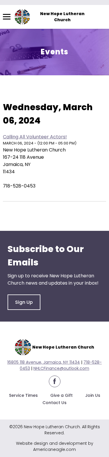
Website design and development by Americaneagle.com (54, 446)
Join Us (92, 395)
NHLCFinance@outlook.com (61, 368)
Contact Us (54, 403)
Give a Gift (61, 395)
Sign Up (24, 302)
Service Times (23, 395)
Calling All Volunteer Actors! (35, 136)
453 (26, 368)
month (70, 92)
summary (41, 92)
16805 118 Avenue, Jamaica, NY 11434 (43, 362)
